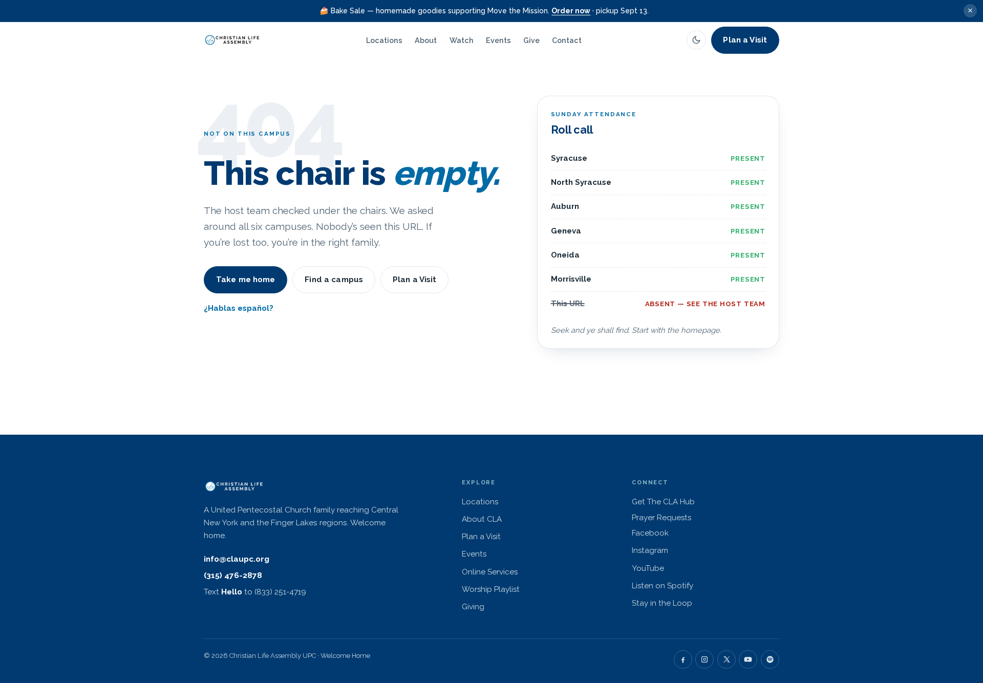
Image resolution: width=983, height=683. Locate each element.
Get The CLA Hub (700, 501)
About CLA (482, 519)
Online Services (490, 572)
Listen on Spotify (699, 585)
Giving (473, 606)
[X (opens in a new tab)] (726, 659)
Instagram (687, 550)
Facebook (687, 533)
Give (531, 40)
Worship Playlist (491, 589)
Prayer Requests (661, 517)
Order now (570, 11)
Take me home (245, 279)
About (426, 40)
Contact (567, 40)
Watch (462, 40)
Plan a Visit (745, 40)
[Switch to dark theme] (696, 40)
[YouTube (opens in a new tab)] (748, 659)
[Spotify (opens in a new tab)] (770, 659)
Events (498, 40)
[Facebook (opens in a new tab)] (683, 659)
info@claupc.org (236, 559)
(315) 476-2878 (233, 575)
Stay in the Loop (662, 603)
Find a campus (334, 279)
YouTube (685, 568)
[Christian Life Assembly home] (232, 40)
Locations (384, 40)
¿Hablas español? (238, 308)
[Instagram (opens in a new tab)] (704, 659)
